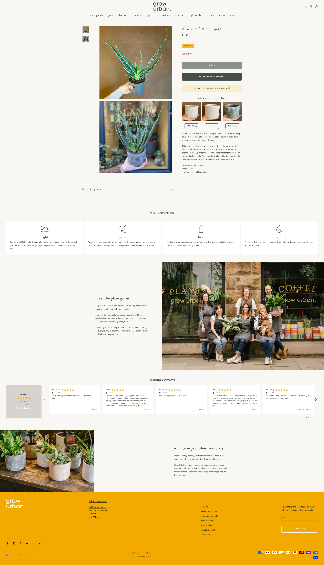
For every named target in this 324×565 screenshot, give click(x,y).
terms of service (207, 520)
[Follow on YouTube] (27, 543)
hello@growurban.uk (98, 501)
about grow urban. (209, 530)
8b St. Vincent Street (97, 507)
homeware (180, 15)
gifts (150, 15)
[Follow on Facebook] (7, 543)
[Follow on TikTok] (33, 543)
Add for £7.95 (212, 126)
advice (222, 15)
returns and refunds (209, 516)
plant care (123, 15)
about (233, 15)
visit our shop (206, 534)
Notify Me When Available (211, 77)
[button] (45, 399)
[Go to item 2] (85, 38)
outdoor (138, 15)
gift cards (196, 15)
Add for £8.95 (191, 126)
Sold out (211, 65)
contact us (205, 506)
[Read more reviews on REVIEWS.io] (23, 408)
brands (210, 15)
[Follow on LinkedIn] (40, 543)
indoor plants (95, 15)
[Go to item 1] (85, 29)
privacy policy (206, 525)
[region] (180, 399)
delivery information (209, 511)
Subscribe (300, 528)
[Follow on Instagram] (14, 543)
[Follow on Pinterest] (20, 543)
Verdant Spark (145, 556)
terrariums (164, 15)
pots (110, 15)
